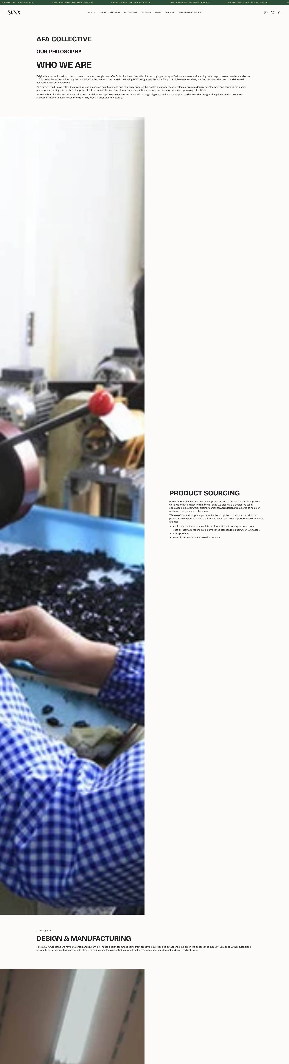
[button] (109, 12)
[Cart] (279, 12)
